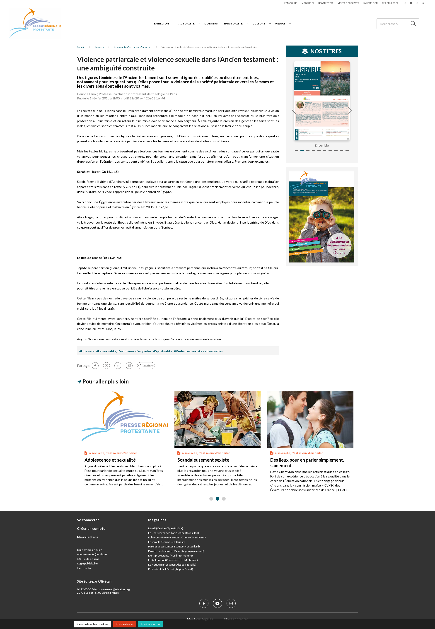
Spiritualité (233, 23)
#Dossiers (86, 351)
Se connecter (390, 3)
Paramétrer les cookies (92, 624)
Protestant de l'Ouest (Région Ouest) (170, 569)
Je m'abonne (290, 3)
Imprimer (148, 365)
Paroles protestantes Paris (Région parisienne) (176, 551)
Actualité (187, 23)
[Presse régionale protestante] (35, 23)
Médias (280, 23)
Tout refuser (125, 624)
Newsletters (325, 3)
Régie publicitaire (87, 563)
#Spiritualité (162, 351)
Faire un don (370, 3)
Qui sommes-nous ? (89, 550)
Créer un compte (91, 528)
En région (161, 23)
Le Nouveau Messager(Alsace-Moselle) (172, 564)
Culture (258, 23)
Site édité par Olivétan (94, 581)
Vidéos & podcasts (348, 3)
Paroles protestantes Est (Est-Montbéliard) (174, 546)
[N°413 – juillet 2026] (322, 100)
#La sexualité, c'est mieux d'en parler (123, 351)
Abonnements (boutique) (92, 554)
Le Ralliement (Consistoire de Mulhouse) (173, 560)
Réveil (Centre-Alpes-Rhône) (165, 528)
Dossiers (211, 23)
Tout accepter (150, 624)
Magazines (308, 3)
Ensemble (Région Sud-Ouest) (166, 542)
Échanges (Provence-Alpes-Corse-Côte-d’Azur (176, 537)
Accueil (81, 47)
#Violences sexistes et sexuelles (198, 351)
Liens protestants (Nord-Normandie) (170, 555)
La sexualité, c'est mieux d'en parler (132, 47)
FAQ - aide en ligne (88, 559)
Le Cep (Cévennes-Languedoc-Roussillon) (173, 533)
